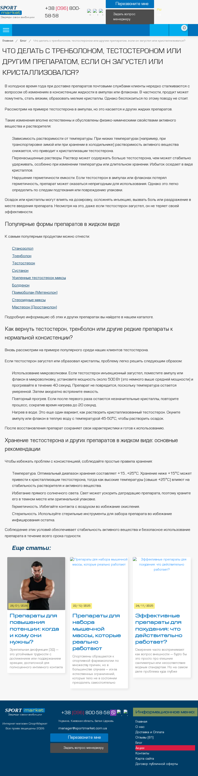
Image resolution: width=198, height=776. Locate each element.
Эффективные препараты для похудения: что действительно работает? (158, 629)
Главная (7, 40)
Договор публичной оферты (156, 764)
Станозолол (22, 248)
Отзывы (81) (144, 737)
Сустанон (20, 270)
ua (159, 15)
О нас (139, 727)
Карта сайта (144, 759)
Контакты (142, 753)
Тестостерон (23, 263)
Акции (139, 748)
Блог (23, 40)
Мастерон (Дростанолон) (34, 307)
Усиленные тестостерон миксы (39, 277)
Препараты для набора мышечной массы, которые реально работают (96, 632)
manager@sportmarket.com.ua (82, 728)
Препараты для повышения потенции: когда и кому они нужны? (34, 629)
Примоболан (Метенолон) (34, 292)
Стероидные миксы (29, 300)
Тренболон (21, 256)
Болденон (20, 285)
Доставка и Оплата (149, 732)
